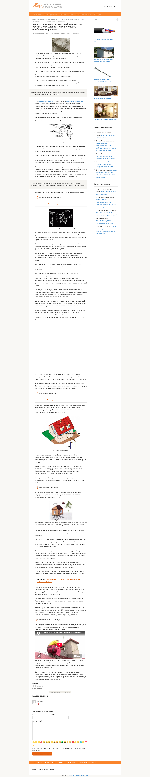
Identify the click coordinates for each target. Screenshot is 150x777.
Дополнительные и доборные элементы (67, 33)
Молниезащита (55, 692)
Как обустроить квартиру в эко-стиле (106, 119)
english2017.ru (73, 776)
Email (53, 714)
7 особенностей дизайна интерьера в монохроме (104, 164)
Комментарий (37, 721)
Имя (33, 714)
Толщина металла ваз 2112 (102, 98)
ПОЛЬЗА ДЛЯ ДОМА (109, 6)
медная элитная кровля (74, 101)
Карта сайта (71, 762)
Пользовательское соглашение (87, 762)
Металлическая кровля (50, 14)
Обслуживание (98, 14)
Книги (53, 762)
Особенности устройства (83, 14)
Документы (62, 762)
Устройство (66, 692)
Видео (47, 762)
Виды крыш (37, 14)
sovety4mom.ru (83, 776)
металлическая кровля (47, 101)
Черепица (63, 14)
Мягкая (71, 14)
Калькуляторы (38, 762)
